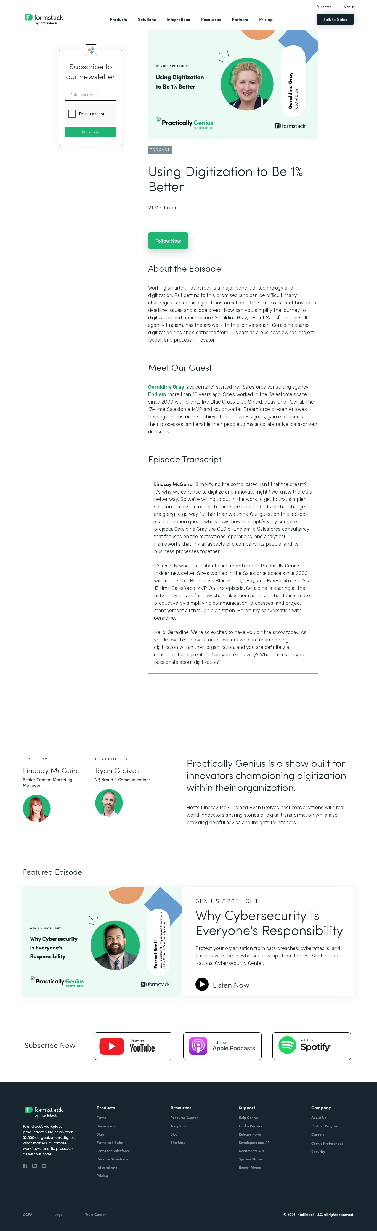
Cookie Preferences (327, 1143)
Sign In (349, 6)
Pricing (266, 19)
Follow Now (168, 240)
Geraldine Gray (166, 387)
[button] (118, 19)
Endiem (157, 394)
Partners (240, 19)
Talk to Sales (335, 19)
